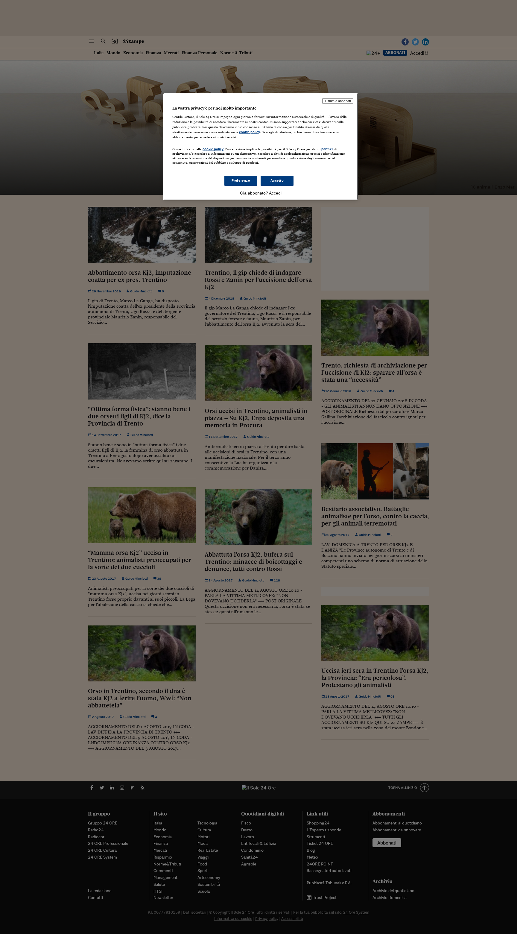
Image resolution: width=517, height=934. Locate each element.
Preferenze (241, 180)
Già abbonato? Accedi (261, 193)
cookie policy (249, 132)
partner (327, 149)
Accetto (277, 180)
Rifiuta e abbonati (338, 101)
